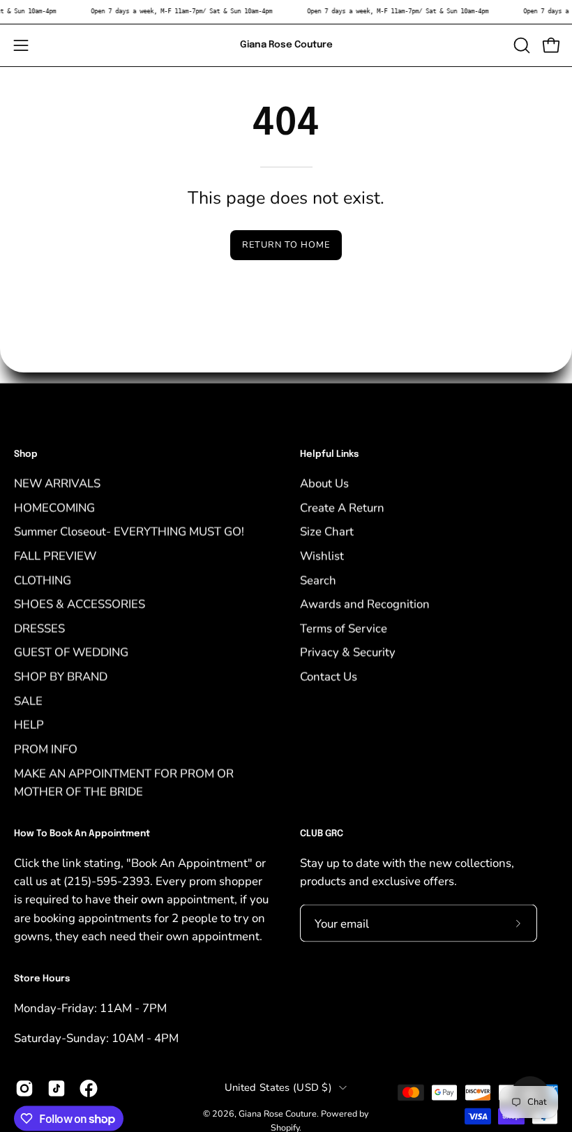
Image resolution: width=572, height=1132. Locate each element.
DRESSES (39, 628)
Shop (26, 454)
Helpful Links (329, 454)
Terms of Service (343, 628)
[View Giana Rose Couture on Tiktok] (56, 1088)
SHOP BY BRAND (60, 676)
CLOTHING (42, 580)
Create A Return (342, 507)
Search (318, 580)
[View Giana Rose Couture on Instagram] (24, 1088)
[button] (520, 45)
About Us (324, 483)
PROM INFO (45, 749)
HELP (29, 724)
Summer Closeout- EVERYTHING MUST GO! (129, 531)
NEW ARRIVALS (57, 483)
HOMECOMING (54, 507)
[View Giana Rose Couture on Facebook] (88, 1088)
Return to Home (285, 245)
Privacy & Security (348, 652)
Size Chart (327, 531)
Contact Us (328, 676)
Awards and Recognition (365, 604)
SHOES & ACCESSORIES (79, 604)
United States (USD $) (278, 1087)
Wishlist (322, 556)
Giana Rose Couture (286, 45)
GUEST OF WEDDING (71, 652)
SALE (28, 701)
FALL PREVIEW (55, 556)
